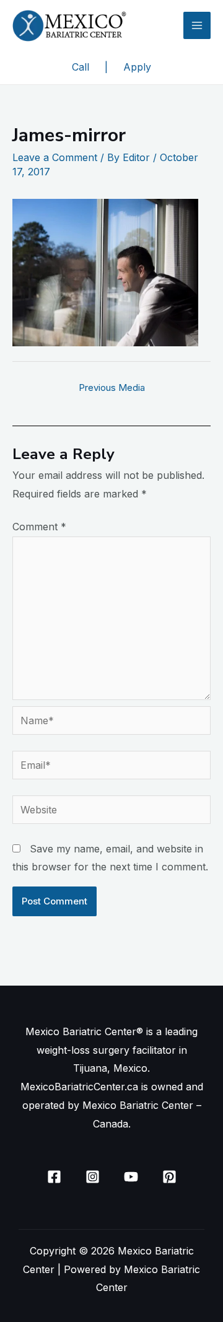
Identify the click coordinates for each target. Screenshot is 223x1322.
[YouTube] (131, 1177)
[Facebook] (54, 1177)
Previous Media (112, 387)
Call (80, 67)
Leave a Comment (54, 157)
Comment (39, 526)
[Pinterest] (169, 1177)
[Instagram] (92, 1177)
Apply (137, 67)
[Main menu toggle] (197, 25)
